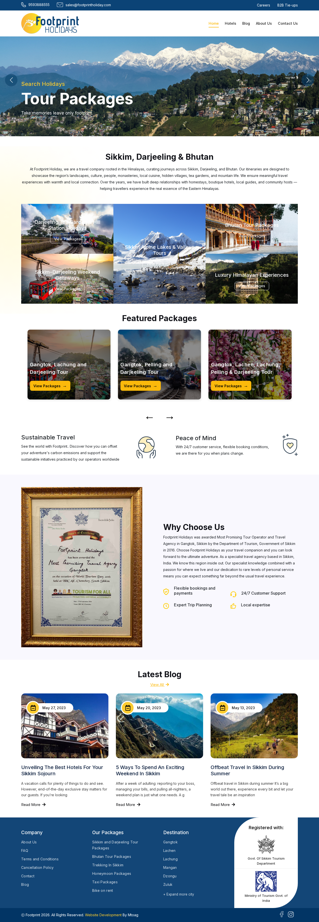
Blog (246, 23)
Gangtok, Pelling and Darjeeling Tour (56, 368)
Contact (27, 876)
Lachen (169, 850)
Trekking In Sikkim (107, 865)
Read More (31, 804)
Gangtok (170, 842)
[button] (308, 80)
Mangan (170, 867)
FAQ (24, 850)
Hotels (230, 23)
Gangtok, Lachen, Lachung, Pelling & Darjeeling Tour (155, 368)
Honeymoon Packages (111, 873)
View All (157, 684)
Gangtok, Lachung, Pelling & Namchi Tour (246, 368)
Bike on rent (102, 890)
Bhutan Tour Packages (111, 856)
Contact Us (288, 23)
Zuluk (168, 884)
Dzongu (170, 876)
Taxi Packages (105, 882)
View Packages (50, 385)
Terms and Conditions (40, 859)
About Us (264, 23)
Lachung (170, 859)
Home (214, 23)
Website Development (103, 915)
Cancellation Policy (37, 867)
